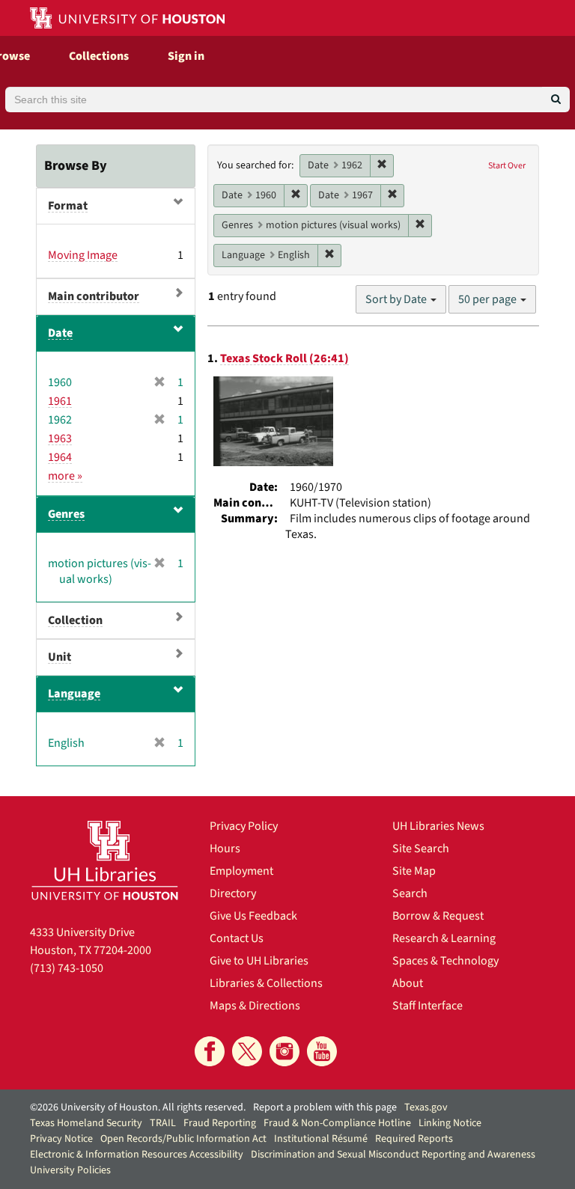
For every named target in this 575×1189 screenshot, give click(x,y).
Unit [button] (59, 657)
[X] (247, 1051)
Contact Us (237, 938)
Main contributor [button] (93, 296)
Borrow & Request (438, 916)
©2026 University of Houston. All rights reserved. (138, 1107)
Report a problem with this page (325, 1107)
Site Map (414, 871)
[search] (556, 99)
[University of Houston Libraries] (105, 860)
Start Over (507, 165)
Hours (225, 848)
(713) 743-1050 (66, 968)
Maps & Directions (255, 1005)
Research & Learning (444, 938)
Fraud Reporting (219, 1123)
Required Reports (414, 1138)
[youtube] (322, 1051)
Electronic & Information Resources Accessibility (136, 1154)
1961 (60, 401)
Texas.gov (426, 1107)
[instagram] (284, 1051)
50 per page (488, 299)
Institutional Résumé (321, 1138)
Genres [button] (66, 514)
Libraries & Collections (266, 983)
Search (410, 893)
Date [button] (60, 333)
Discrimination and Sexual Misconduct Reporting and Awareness (393, 1154)
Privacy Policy (244, 826)
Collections (99, 56)
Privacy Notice (61, 1138)
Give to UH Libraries (259, 961)
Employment (241, 871)
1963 (60, 438)
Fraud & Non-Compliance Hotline (337, 1123)
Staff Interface (427, 1005)
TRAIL (163, 1123)
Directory (233, 893)
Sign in (186, 56)
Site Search (420, 848)
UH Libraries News (438, 826)
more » (65, 476)
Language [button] (74, 693)
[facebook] (210, 1051)
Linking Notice (450, 1123)
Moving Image (83, 255)
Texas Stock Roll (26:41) (284, 358)
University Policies (70, 1170)
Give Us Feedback (253, 916)
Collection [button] (75, 620)
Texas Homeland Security (86, 1123)
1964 (60, 457)
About (407, 983)
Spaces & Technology (445, 961)
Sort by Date (397, 299)
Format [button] (68, 206)
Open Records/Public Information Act (183, 1138)
